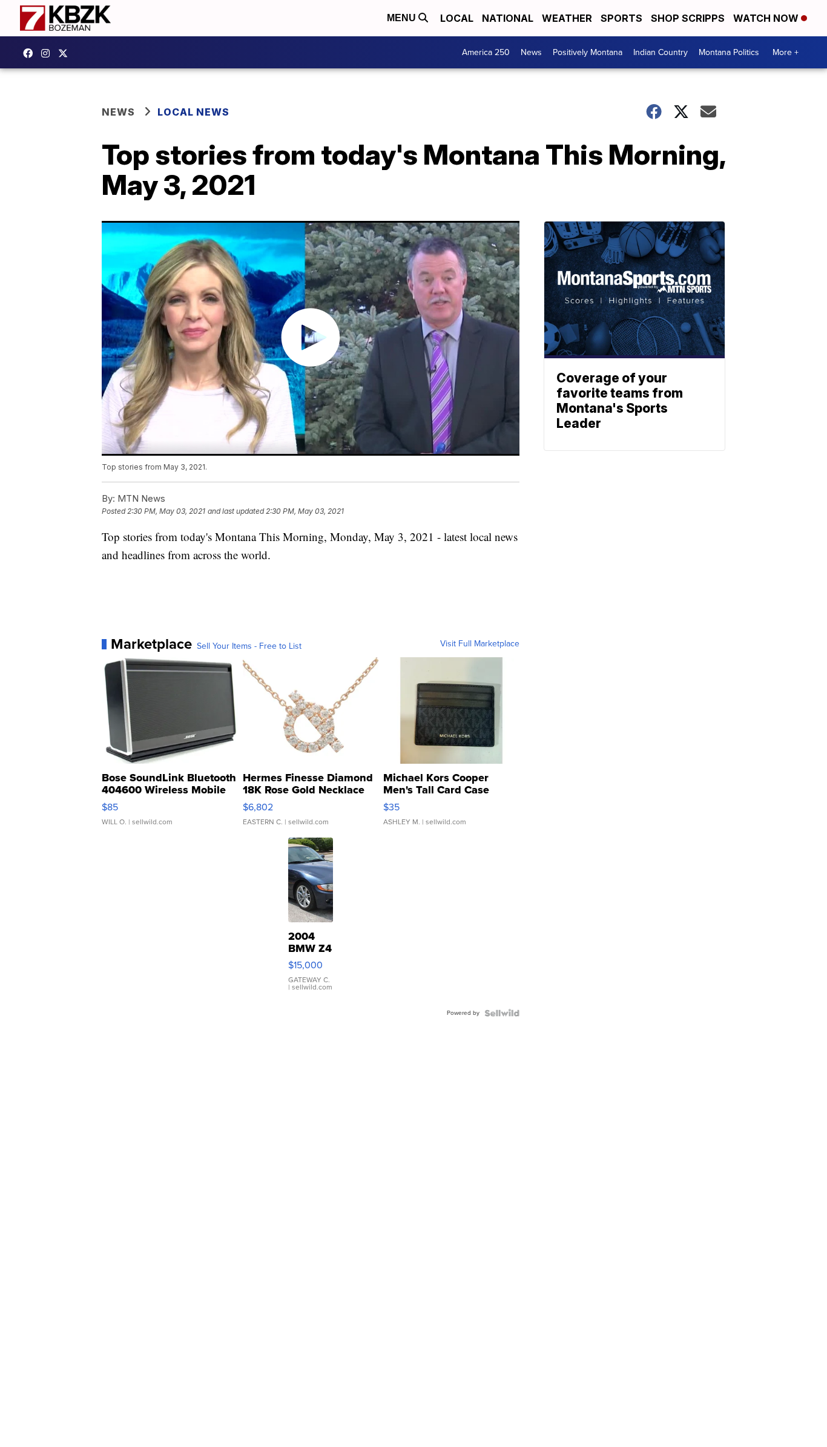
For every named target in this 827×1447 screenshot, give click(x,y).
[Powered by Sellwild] (501, 1013)
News (531, 52)
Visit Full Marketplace (479, 644)
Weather (567, 18)
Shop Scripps (688, 18)
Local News (193, 112)
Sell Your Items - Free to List (249, 646)
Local (456, 18)
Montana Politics (729, 52)
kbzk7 (31, 53)
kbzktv (48, 53)
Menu (402, 18)
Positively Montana (587, 52)
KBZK (66, 53)
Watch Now (767, 18)
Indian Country (660, 52)
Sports (621, 18)
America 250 (486, 52)
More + (786, 52)
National (507, 18)
